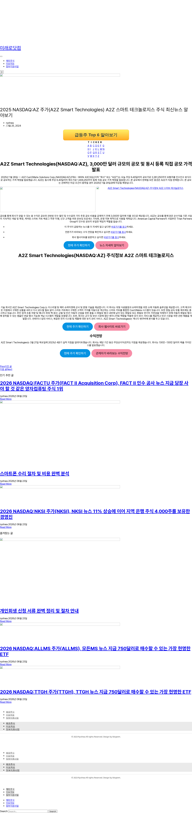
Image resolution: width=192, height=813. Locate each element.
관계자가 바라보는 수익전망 (112, 353)
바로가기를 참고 (119, 226)
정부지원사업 (12, 66)
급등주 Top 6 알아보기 (96, 135)
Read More (6, 399)
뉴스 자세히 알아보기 (112, 245)
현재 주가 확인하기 (79, 245)
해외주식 (10, 60)
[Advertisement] (90, 21)
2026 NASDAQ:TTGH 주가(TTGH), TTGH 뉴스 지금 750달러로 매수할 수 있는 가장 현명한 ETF (95, 692)
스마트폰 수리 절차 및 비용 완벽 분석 (34, 473)
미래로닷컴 (10, 48)
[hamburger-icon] (1, 56)
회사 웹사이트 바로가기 (111, 326)
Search (4, 811)
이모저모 (10, 63)
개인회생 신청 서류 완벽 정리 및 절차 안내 (39, 611)
